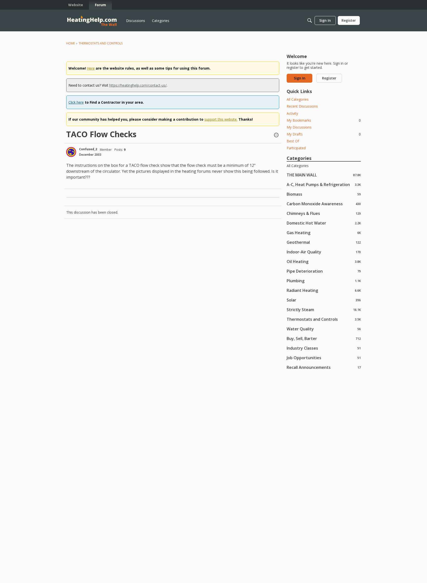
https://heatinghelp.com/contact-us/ (138, 85)
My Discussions (299, 127)
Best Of (293, 141)
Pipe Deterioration (324, 271)
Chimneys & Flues (324, 213)
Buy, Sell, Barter (324, 338)
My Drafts (324, 134)
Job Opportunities (324, 357)
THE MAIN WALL (324, 174)
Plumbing (324, 280)
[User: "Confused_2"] (71, 152)
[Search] (309, 20)
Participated (296, 148)
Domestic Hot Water (324, 223)
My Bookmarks (324, 120)
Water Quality (324, 328)
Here (91, 68)
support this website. (220, 119)
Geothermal (324, 242)
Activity (292, 113)
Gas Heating (324, 232)
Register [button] (329, 78)
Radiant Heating (324, 290)
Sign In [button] (299, 78)
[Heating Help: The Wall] (92, 20)
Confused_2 (88, 149)
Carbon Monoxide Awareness (324, 203)
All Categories (298, 99)
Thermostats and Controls (324, 319)
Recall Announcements (324, 367)
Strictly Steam (324, 309)
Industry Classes (324, 348)
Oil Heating (324, 261)
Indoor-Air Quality (324, 251)
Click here (76, 102)
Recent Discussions (302, 106)
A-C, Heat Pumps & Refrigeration (324, 184)
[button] (276, 135)
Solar (324, 299)
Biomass (324, 194)
